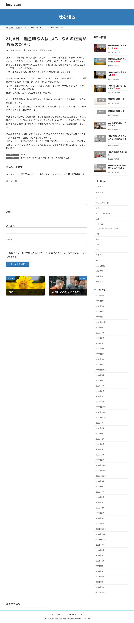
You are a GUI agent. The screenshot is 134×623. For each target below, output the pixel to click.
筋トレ (98, 260)
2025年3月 (100, 354)
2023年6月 (100, 439)
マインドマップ (102, 203)
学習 (97, 239)
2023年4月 (100, 449)
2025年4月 (100, 349)
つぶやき (99, 187)
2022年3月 (100, 513)
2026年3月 (100, 306)
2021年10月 (101, 540)
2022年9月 (100, 481)
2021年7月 (100, 555)
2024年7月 (100, 386)
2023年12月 (101, 407)
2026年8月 (100, 296)
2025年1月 (100, 365)
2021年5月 (100, 566)
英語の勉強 (100, 266)
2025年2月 (100, 359)
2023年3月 (100, 455)
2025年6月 (100, 338)
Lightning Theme (67, 618)
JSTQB (100, 224)
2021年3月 (100, 577)
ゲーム (98, 198)
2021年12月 (101, 529)
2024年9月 (100, 375)
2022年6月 (100, 497)
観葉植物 (99, 271)
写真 (97, 234)
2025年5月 (100, 343)
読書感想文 (100, 276)
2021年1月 (100, 587)
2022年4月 (100, 508)
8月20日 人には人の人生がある (117, 60)
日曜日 (52, 158)
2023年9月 (100, 423)
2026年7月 (100, 301)
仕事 (97, 219)
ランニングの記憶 (103, 213)
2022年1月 (100, 524)
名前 (9, 212)
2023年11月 (101, 412)
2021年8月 (100, 550)
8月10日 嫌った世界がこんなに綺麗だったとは (117, 138)
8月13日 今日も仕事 (116, 99)
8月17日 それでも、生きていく (117, 87)
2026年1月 (100, 317)
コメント (11, 181)
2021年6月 (100, 561)
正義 (67, 158)
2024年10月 (101, 370)
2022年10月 (101, 476)
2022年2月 (100, 518)
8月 (38, 158)
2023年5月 (100, 444)
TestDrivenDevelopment (108, 229)
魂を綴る (24, 155)
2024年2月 (100, 402)
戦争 (44, 158)
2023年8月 (100, 428)
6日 (32, 158)
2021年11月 (101, 534)
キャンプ (99, 192)
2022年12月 (101, 465)
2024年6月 (100, 391)
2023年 (25, 158)
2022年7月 (100, 492)
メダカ (98, 208)
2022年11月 (101, 471)
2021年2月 (100, 582)
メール (10, 226)
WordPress (56, 618)
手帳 (97, 250)
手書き (98, 255)
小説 (97, 244)
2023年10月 (101, 418)
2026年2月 (100, 312)
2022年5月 (100, 502)
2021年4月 (100, 571)
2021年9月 (100, 545)
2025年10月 (101, 322)
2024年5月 (100, 396)
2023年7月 (100, 433)
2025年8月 (100, 327)
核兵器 (60, 158)
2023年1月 (100, 460)
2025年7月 (100, 333)
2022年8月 (100, 486)
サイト (9, 239)
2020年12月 (101, 593)
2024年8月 (100, 380)
